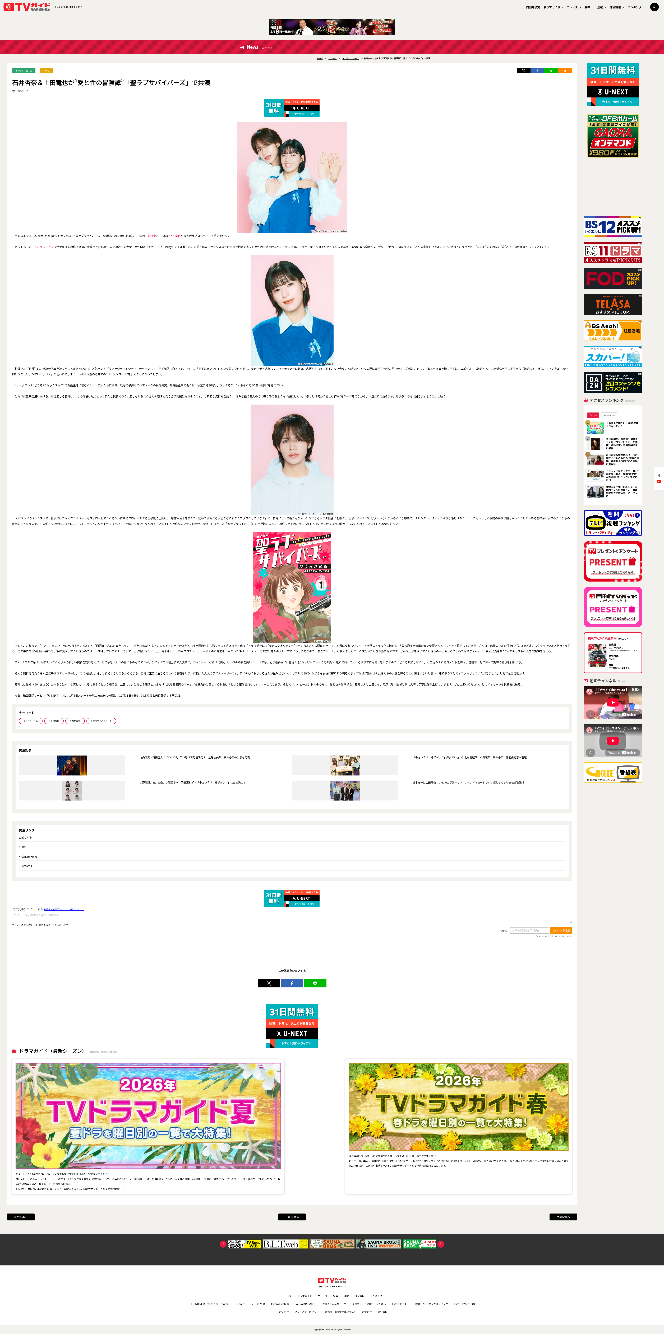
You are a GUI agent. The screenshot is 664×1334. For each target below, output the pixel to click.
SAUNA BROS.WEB (305, 1304)
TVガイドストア (400, 1304)
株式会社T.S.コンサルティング (431, 1304)
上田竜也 (175, 236)
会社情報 (382, 1312)
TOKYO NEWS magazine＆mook (209, 1304)
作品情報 (615, 7)
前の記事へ (21, 1217)
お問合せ (367, 1312)
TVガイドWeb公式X (465, 1304)
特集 (587, 7)
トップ (288, 1296)
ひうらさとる (45, 247)
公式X (22, 847)
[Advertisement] (613, 187)
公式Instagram (28, 856)
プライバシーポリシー (307, 1312)
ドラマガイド (551, 7)
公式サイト (25, 837)
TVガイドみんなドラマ (333, 1304)
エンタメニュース (24, 70)
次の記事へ (563, 1217)
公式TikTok (26, 866)
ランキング (635, 7)
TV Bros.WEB (257, 1304)
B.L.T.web (239, 1304)
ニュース (572, 7)
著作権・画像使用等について (340, 1312)
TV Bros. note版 (280, 1304)
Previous (223, 1244)
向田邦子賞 (533, 7)
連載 (600, 7)
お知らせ (284, 1312)
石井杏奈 (150, 236)
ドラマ (46, 70)
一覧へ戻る (292, 1217)
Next (440, 1244)
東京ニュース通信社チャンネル (369, 1304)
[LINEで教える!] (551, 70)
